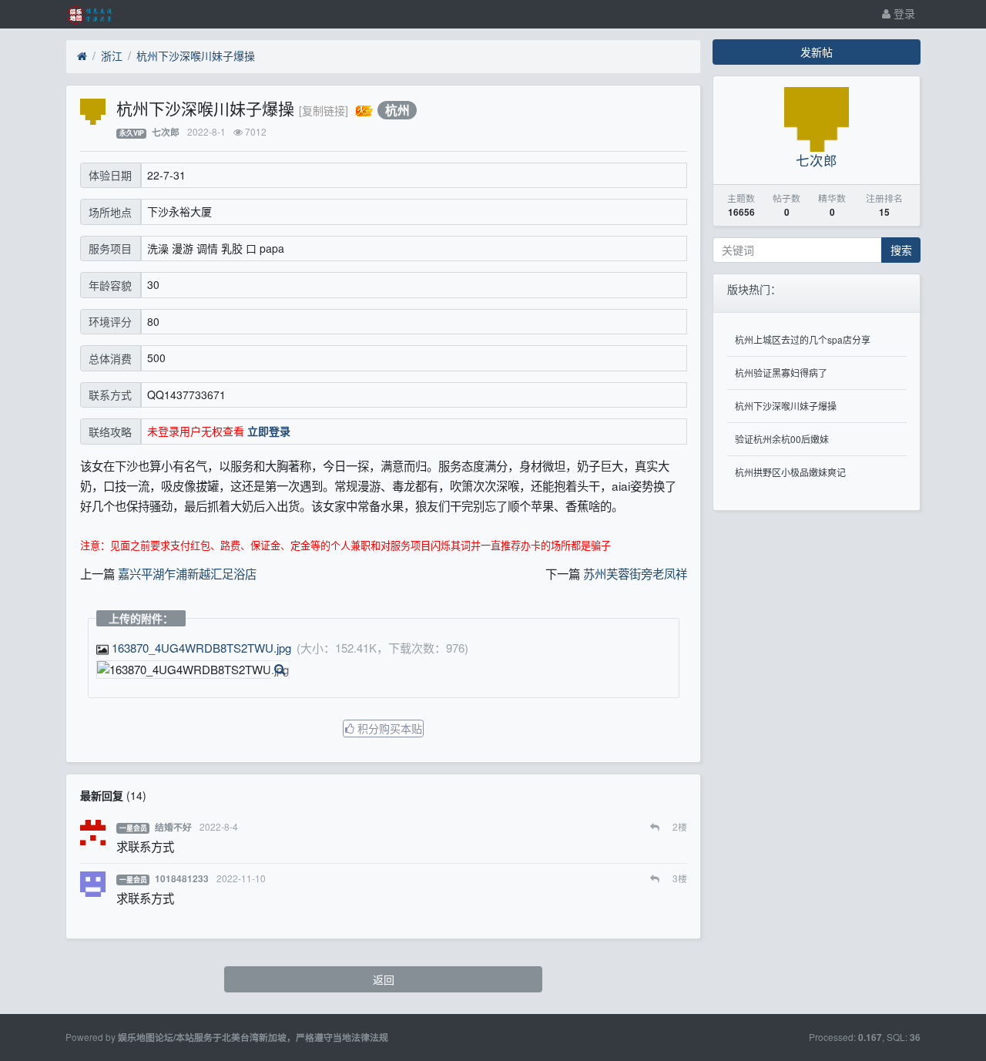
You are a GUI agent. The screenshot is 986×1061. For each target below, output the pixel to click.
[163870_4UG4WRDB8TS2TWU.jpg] (193, 670)
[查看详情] (280, 670)
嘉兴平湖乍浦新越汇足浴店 (187, 573)
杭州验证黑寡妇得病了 (781, 372)
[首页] (82, 56)
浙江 (111, 55)
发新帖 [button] (816, 51)
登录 (902, 13)
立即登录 (268, 430)
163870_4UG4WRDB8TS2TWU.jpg (201, 648)
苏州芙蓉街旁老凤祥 (635, 573)
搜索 (901, 249)
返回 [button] (383, 979)
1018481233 (182, 878)
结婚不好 (173, 827)
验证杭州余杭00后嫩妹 (782, 438)
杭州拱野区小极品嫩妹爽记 (790, 471)
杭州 (397, 110)
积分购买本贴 (388, 728)
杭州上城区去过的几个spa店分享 (802, 339)
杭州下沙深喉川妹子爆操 (195, 55)
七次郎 (165, 132)
